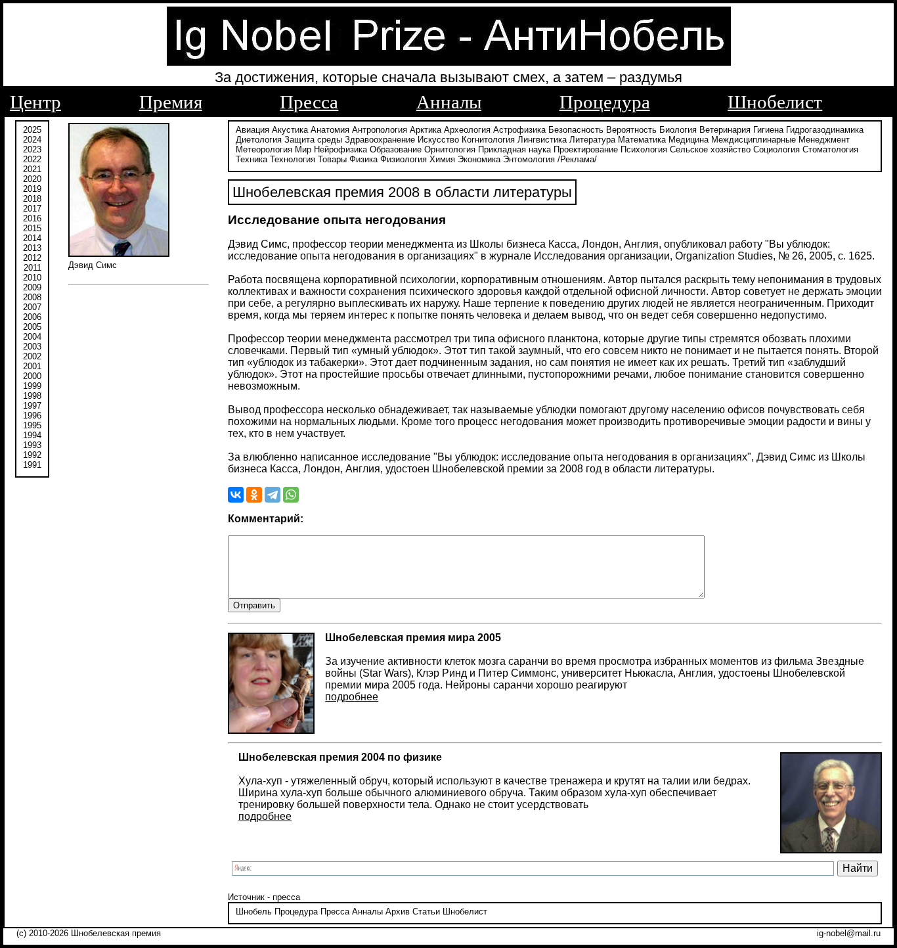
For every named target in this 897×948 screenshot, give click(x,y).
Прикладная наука (514, 149)
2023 (32, 149)
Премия (170, 101)
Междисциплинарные (753, 140)
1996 (32, 415)
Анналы (448, 101)
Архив (397, 911)
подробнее (351, 696)
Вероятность (631, 130)
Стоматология (830, 149)
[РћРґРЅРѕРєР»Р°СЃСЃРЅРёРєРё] (254, 495)
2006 (32, 317)
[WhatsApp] (291, 495)
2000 (32, 376)
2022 (32, 159)
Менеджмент (824, 140)
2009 (32, 287)
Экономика (479, 159)
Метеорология (264, 149)
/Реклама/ (577, 159)
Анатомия (330, 130)
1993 (32, 445)
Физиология (403, 159)
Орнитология (449, 149)
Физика (363, 159)
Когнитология (488, 140)
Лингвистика (542, 140)
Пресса (309, 101)
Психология (644, 149)
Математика (642, 140)
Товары (332, 159)
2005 (32, 327)
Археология (467, 130)
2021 (32, 169)
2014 (32, 238)
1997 (32, 406)
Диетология (259, 140)
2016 (32, 218)
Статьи (426, 911)
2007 (32, 307)
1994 (32, 435)
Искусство (438, 140)
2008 (32, 297)
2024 (32, 140)
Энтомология (529, 159)
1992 (32, 455)
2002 (32, 356)
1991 (32, 465)
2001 (32, 366)
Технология (292, 159)
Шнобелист (775, 101)
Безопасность (575, 130)
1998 (32, 396)
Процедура (604, 101)
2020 (32, 179)
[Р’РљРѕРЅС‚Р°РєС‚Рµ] (236, 495)
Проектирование (586, 149)
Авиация (252, 130)
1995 (32, 425)
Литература (592, 140)
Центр (35, 101)
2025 (32, 130)
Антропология (379, 130)
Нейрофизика (340, 149)
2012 (32, 258)
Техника (251, 159)
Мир (303, 149)
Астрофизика (519, 130)
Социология (776, 149)
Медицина (688, 140)
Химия (442, 159)
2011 (32, 268)
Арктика (425, 130)
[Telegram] (272, 495)
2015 (32, 228)
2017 (32, 209)
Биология (678, 130)
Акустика (290, 130)
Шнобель (254, 911)
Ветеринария (725, 130)
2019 (32, 189)
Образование (396, 149)
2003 (32, 346)
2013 (32, 248)
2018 (32, 199)
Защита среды (313, 140)
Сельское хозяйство (710, 149)
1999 (32, 386)
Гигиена (768, 130)
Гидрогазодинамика (825, 130)
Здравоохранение (380, 140)
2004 (32, 337)
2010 (32, 277)
